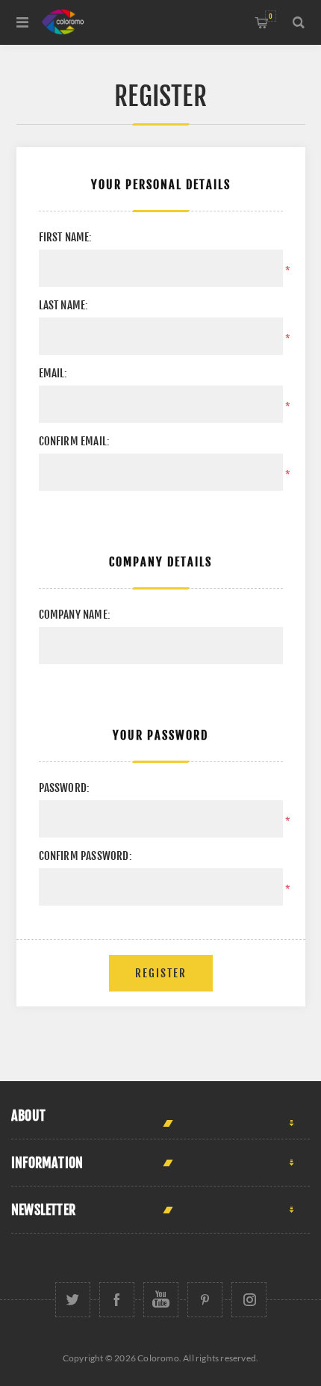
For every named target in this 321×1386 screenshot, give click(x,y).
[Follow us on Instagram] (249, 1299)
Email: (53, 373)
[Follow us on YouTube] (160, 1299)
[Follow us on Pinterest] (204, 1299)
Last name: (64, 305)
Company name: (75, 614)
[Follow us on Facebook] (116, 1299)
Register (161, 973)
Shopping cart (270, 16)
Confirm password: (85, 856)
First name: (66, 237)
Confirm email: (74, 441)
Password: (64, 788)
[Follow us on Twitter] (72, 1299)
